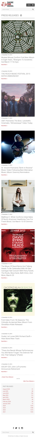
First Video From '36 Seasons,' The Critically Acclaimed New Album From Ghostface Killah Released (16, 322)
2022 (18, 410)
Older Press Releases (28, 381)
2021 (18, 412)
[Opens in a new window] (13, 428)
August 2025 (18, 389)
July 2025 (18, 391)
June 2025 (18, 393)
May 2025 (18, 395)
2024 (18, 405)
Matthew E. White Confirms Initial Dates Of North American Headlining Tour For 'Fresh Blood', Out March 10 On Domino (17, 219)
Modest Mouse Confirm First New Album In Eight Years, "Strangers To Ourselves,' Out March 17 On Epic (17, 59)
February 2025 (18, 401)
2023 (18, 407)
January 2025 (18, 403)
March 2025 (18, 399)
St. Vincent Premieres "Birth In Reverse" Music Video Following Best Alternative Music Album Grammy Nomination (17, 170)
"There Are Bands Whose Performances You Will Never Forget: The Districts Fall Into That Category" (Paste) (17, 352)
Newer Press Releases (7, 377)
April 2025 (18, 397)
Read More (4, 64)
